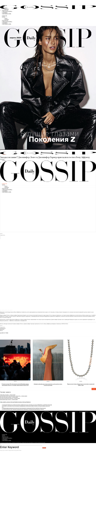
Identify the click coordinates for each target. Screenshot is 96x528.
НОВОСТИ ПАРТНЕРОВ (25, 402)
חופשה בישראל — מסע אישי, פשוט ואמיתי (7, 394)
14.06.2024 (4, 160)
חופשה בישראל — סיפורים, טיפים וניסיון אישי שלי (9, 397)
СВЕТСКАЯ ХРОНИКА (7, 11)
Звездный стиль (6, 13)
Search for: (2, 444)
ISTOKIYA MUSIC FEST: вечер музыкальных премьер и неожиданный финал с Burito (23, 409)
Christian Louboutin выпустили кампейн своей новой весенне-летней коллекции (48, 385)
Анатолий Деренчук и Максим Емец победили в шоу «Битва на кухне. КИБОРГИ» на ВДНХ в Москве (27, 404)
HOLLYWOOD (5, 10)
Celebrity (4, 12)
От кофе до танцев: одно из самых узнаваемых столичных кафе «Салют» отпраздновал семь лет (26, 405)
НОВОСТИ (4, 5)
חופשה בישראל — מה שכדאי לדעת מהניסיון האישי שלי (10, 398)
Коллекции (6, 9)
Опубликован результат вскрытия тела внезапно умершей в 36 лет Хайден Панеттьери (24, 408)
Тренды (5, 7)
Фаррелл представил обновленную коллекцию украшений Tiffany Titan (80, 384)
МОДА (3, 6)
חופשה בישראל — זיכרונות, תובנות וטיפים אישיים (9, 399)
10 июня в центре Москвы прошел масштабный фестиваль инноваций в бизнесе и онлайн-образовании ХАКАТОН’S (15, 384)
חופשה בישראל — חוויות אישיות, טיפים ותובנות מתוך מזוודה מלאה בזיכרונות (13, 396)
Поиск (1, 387)
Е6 (2, 407)
